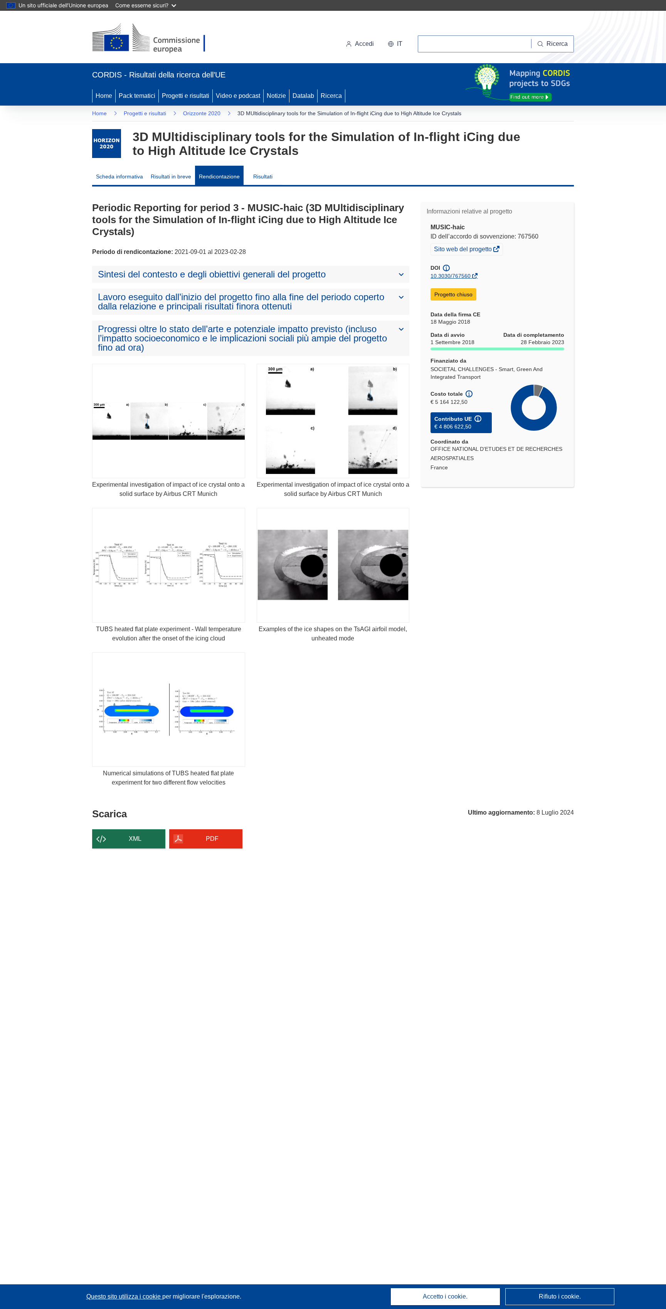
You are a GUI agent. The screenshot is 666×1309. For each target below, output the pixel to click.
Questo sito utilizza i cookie (124, 1296)
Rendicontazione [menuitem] (219, 176)
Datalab (303, 95)
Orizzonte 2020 (201, 113)
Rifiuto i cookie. (560, 1296)
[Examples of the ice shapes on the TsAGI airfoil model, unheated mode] (333, 565)
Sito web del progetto (463, 250)
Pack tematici (137, 95)
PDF (212, 838)
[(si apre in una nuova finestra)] (153, 38)
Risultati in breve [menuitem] (171, 176)
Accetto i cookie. (445, 1296)
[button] (395, 43)
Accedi (364, 43)
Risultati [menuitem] (262, 176)
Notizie (276, 95)
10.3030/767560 (451, 276)
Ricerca (331, 95)
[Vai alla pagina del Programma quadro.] (106, 143)
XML (135, 838)
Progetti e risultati (185, 95)
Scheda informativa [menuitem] (119, 176)
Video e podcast (238, 95)
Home (104, 95)
